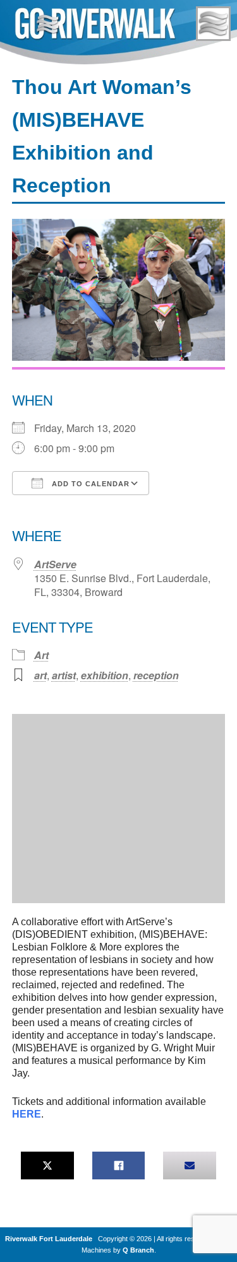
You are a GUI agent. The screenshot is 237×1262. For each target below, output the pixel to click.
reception (156, 675)
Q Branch (138, 1250)
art (40, 675)
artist (64, 675)
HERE (26, 1114)
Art (41, 655)
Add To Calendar (89, 484)
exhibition (104, 675)
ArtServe (55, 564)
